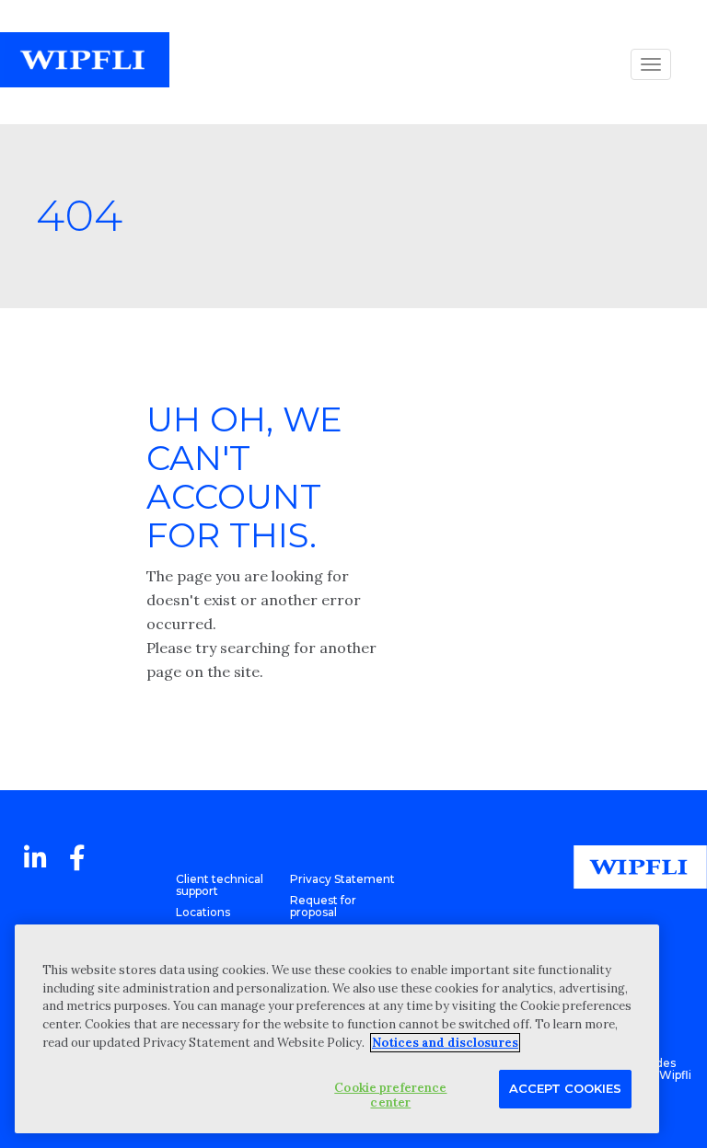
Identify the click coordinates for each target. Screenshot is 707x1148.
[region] (337, 1028)
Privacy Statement (342, 879)
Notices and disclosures (445, 1042)
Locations (203, 912)
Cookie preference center (390, 1095)
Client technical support (219, 885)
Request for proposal (323, 906)
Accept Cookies (565, 1088)
